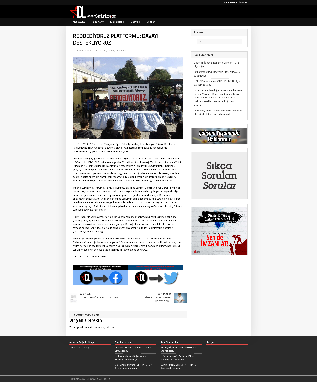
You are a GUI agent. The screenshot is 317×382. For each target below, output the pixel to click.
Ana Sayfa (79, 21)
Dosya (135, 21)
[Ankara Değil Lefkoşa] (92, 16)
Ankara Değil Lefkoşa (105, 50)
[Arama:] (219, 41)
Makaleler (117, 21)
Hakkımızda (230, 2)
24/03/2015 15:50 (83, 50)
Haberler (97, 21)
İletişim (243, 2)
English (151, 21)
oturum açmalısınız (104, 327)
